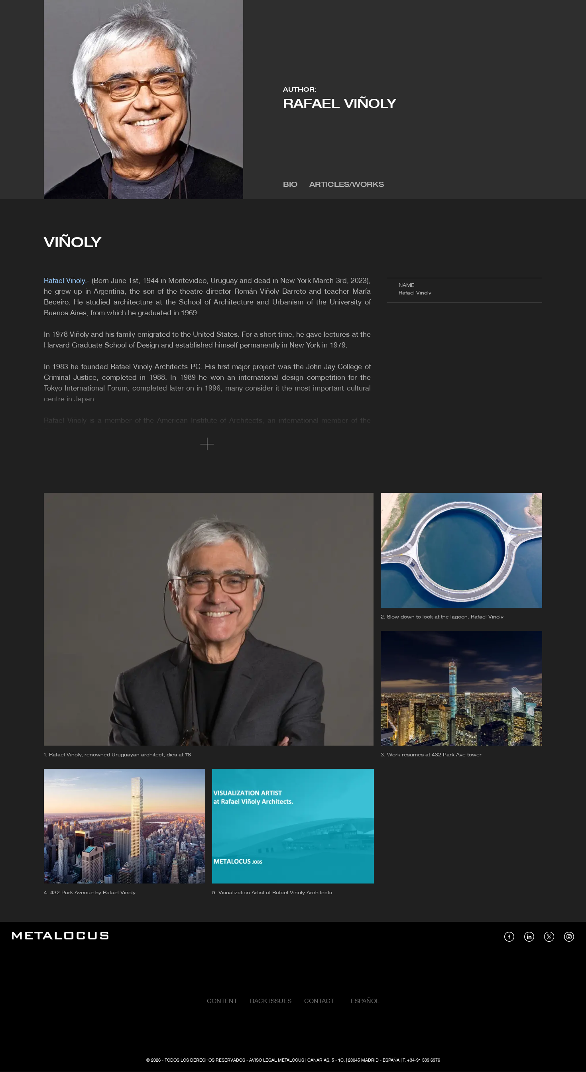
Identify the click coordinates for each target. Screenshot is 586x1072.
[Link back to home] (60, 937)
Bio (290, 185)
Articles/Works (346, 185)
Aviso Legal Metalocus (276, 1060)
